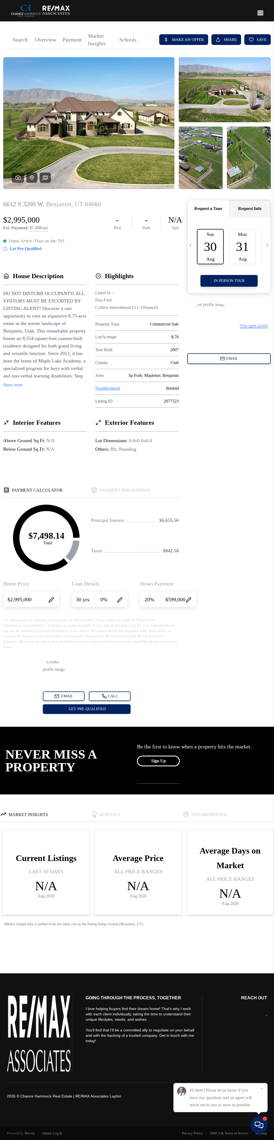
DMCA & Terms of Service (229, 1133)
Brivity (30, 1133)
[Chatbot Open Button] (259, 1125)
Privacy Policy (192, 1133)
